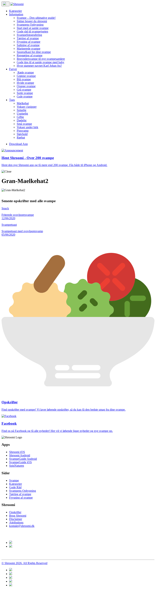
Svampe (14, 480)
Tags (12, 99)
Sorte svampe (25, 93)
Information (16, 14)
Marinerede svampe (28, 48)
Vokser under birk (27, 127)
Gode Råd (15, 487)
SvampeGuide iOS (20, 462)
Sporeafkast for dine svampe (34, 52)
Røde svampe (25, 72)
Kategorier (15, 11)
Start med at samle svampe (33, 28)
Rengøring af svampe (29, 55)
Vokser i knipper (27, 106)
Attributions (16, 522)
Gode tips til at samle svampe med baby (40, 62)
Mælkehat (23, 103)
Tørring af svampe (28, 38)
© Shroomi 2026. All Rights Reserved (24, 563)
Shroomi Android (19, 455)
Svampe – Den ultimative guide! (36, 17)
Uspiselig (22, 113)
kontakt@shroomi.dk (21, 525)
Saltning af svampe (28, 45)
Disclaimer (15, 519)
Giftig (20, 117)
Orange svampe (26, 86)
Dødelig (21, 120)
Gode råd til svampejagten (32, 31)
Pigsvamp (23, 130)
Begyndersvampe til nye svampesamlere (41, 58)
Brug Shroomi (17, 515)
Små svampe (24, 123)
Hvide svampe (25, 82)
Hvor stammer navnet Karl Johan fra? (39, 65)
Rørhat (21, 137)
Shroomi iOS (17, 452)
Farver (13, 69)
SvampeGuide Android (23, 458)
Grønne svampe (26, 76)
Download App (18, 144)
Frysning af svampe (28, 41)
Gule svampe (25, 96)
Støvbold (22, 134)
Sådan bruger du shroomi (32, 21)
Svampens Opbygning (30, 24)
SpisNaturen (16, 465)
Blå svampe (24, 79)
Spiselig (21, 110)
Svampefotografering (29, 34)
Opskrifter (15, 512)
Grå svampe (24, 89)
